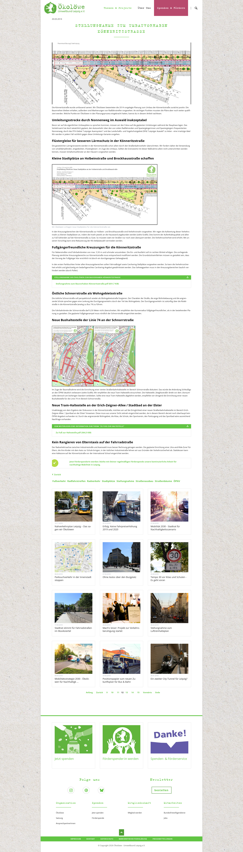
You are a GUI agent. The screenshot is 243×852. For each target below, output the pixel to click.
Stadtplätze (108, 481)
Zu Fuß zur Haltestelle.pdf (73, 432)
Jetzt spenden (64, 759)
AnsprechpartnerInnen (65, 823)
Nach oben (121, 832)
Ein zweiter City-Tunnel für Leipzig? (169, 678)
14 (132, 692)
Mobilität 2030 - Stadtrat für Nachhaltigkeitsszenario (165, 528)
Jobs (165, 818)
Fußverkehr (59, 481)
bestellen (161, 790)
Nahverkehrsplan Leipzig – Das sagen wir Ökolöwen (73, 528)
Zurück (57, 474)
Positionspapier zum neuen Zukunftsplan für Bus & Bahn (119, 680)
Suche (196, 6)
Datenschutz (106, 839)
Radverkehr (93, 481)
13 (127, 692)
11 (118, 692)
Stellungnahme (125, 481)
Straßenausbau (144, 481)
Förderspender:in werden (121, 759)
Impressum (75, 839)
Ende (157, 692)
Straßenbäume (163, 481)
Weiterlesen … (77, 513)
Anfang (89, 692)
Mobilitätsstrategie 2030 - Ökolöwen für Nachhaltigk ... (72, 680)
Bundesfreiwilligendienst (174, 812)
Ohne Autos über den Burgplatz (119, 577)
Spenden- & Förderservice (169, 759)
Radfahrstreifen (76, 481)
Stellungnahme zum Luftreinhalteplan (161, 629)
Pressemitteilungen (163, 839)
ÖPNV (177, 481)
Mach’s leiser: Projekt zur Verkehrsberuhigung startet (121, 629)
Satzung (59, 818)
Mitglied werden (135, 812)
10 (112, 692)
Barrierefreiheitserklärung (133, 839)
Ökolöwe (60, 812)
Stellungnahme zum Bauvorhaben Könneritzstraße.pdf (87, 283)
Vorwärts (147, 692)
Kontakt (90, 839)
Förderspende (98, 818)
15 (138, 692)
